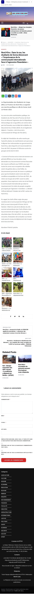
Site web (3, 429)
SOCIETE (3, 533)
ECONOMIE (4, 484)
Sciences (4, 527)
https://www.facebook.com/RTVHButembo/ (17, 560)
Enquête (3, 496)
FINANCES (4, 503)
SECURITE (3, 49)
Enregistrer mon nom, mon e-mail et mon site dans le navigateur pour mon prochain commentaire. (16, 440)
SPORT (3, 536)
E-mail (3, 422)
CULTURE (3, 478)
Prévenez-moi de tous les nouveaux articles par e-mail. (17, 453)
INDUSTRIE (4, 509)
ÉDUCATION (4, 487)
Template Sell (19, 591)
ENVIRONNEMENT (6, 499)
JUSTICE (3, 518)
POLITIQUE (4, 521)
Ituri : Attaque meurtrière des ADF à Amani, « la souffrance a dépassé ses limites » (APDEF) (8, 370)
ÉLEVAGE (3, 490)
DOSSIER (3, 481)
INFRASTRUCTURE (6, 512)
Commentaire (5, 399)
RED (4, 65)
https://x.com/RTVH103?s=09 (17, 562)
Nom (3, 415)
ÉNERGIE (3, 493)
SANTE (3, 524)
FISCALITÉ (4, 506)
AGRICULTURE (5, 475)
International (5, 515)
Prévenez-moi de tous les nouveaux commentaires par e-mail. (16, 446)
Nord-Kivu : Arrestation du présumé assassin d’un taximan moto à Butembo (24, 368)
